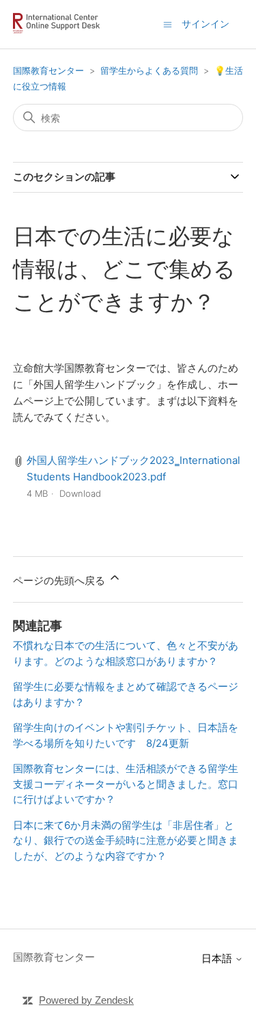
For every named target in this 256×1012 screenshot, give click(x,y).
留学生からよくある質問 (149, 70)
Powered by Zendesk (86, 1000)
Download (80, 493)
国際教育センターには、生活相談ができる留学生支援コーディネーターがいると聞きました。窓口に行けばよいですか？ (125, 784)
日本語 (218, 958)
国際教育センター (48, 70)
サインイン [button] (205, 23)
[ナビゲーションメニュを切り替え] (167, 23)
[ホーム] (59, 31)
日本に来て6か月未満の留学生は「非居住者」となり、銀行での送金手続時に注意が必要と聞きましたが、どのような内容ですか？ (125, 840)
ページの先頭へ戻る (60, 580)
